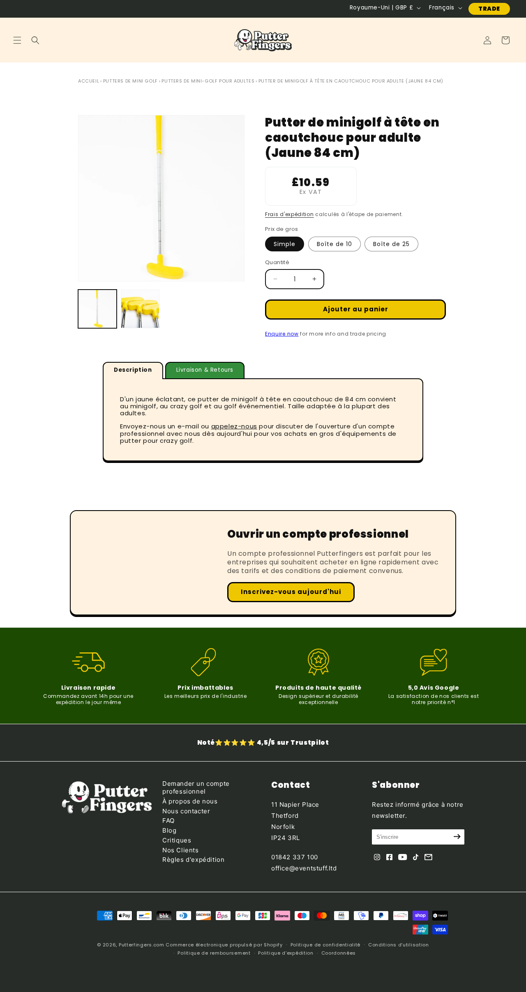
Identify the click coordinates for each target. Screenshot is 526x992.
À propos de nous (190, 801)
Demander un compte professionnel (196, 787)
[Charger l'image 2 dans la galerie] (140, 309)
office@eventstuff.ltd (304, 868)
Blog (169, 830)
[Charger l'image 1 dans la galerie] (97, 309)
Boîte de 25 (391, 244)
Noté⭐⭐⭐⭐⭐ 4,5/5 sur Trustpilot (263, 742)
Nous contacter (186, 811)
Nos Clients (180, 850)
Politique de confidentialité (326, 944)
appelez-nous (234, 426)
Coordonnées (338, 953)
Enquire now (282, 333)
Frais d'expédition (289, 214)
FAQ (168, 820)
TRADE (489, 9)
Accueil (88, 81)
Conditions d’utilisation (398, 944)
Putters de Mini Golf (130, 81)
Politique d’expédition (285, 953)
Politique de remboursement (214, 953)
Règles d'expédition (193, 859)
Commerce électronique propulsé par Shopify (224, 944)
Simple (284, 244)
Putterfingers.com (141, 944)
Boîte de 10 (334, 244)
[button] (17, 40)
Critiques (176, 840)
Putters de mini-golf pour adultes (207, 81)
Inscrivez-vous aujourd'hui (291, 591)
